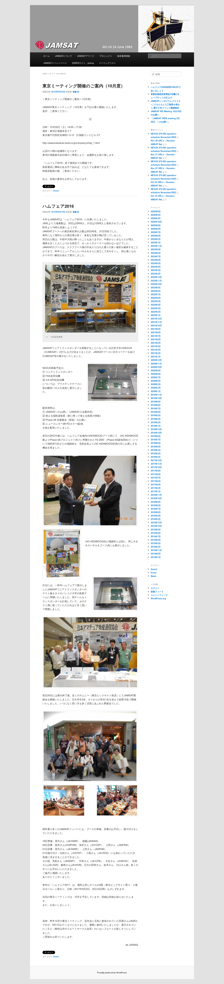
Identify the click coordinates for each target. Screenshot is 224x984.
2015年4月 (156, 543)
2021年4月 (156, 346)
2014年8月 (156, 553)
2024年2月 (156, 239)
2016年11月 (156, 494)
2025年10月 (156, 221)
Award (154, 569)
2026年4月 (156, 214)
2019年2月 (156, 422)
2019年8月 (156, 404)
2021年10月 (156, 325)
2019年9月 (156, 401)
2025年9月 (156, 225)
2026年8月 (156, 211)
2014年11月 (156, 550)
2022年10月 (156, 284)
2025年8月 (156, 228)
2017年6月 (156, 481)
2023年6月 (156, 259)
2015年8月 (156, 532)
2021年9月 (156, 328)
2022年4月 (156, 304)
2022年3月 (156, 308)
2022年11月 (156, 280)
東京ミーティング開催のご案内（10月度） (83, 86)
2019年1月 (156, 425)
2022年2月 (156, 311)
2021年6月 (156, 339)
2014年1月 (156, 557)
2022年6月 (156, 297)
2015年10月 (156, 525)
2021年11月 (156, 322)
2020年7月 (156, 377)
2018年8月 (156, 436)
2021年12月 (156, 318)
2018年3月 (156, 453)
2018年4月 (156, 449)
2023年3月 (156, 270)
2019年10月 (156, 398)
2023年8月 (156, 252)
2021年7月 (156, 335)
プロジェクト (105, 55)
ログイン (155, 588)
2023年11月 (156, 245)
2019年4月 (156, 415)
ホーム (46, 55)
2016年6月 (156, 512)
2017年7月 (156, 477)
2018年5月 (156, 446)
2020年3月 (156, 384)
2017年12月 (156, 460)
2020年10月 (156, 367)
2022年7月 (156, 294)
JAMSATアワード (85, 55)
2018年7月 (156, 439)
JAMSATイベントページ (55, 62)
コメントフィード (159, 594)
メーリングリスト (107, 62)
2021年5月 (156, 342)
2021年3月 (156, 349)
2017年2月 (156, 487)
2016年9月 (156, 501)
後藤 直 (76, 91)
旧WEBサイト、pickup (83, 62)
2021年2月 (156, 353)
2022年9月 (156, 287)
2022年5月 (156, 301)
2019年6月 (156, 411)
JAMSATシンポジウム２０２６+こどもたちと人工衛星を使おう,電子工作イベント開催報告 (167, 104)
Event (56, 190)
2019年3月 (156, 418)
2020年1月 (156, 391)
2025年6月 (156, 235)
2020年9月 (156, 370)
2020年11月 (156, 363)
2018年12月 (156, 429)
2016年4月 (156, 515)
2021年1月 (156, 356)
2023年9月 (156, 249)
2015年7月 (156, 536)
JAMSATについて (63, 55)
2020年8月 (156, 373)
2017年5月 (156, 484)
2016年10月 (156, 498)
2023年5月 (156, 263)
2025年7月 (156, 232)
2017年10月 (156, 467)
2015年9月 (156, 529)
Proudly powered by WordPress (112, 972)
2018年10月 (156, 432)
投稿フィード (157, 591)
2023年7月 (156, 256)
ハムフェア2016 (58, 206)
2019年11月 (156, 394)
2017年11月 (156, 463)
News (153, 576)
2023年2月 (156, 273)
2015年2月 (156, 546)
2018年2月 (156, 456)
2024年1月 (156, 242)
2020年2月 (156, 387)
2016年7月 (156, 508)
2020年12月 (156, 359)
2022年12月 (156, 277)
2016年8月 (156, 505)
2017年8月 (156, 474)
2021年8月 (156, 332)
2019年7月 (156, 408)
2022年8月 (156, 290)
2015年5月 (156, 539)
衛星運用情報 (123, 55)
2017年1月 (156, 491)
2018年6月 (156, 442)
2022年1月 (156, 315)
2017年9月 (156, 470)
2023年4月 (156, 266)
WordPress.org (158, 598)
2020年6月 (156, 380)
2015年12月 (156, 522)
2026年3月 (156, 218)
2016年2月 (156, 519)
